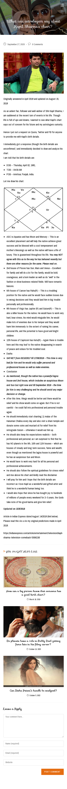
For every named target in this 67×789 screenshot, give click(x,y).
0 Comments (37, 44)
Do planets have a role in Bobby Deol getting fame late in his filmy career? (33, 642)
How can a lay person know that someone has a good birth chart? (33, 592)
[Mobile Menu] (62, 5)
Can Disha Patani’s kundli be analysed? (33, 690)
